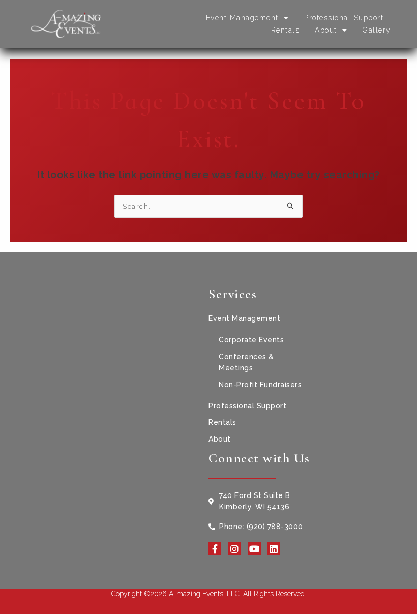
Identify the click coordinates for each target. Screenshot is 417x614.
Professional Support (343, 18)
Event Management (242, 18)
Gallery (377, 30)
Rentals (285, 30)
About (326, 30)
